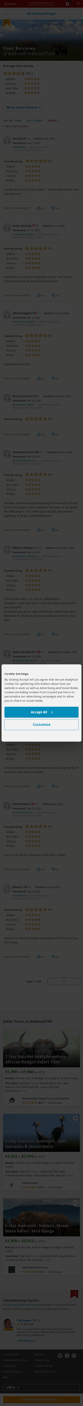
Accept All (39, 712)
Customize (41, 725)
